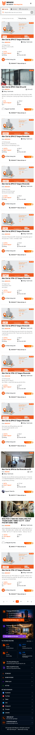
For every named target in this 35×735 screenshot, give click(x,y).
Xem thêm (29, 641)
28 (13, 601)
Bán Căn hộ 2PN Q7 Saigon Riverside (15, 40)
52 (27, 601)
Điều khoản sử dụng (23, 729)
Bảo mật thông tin (11, 729)
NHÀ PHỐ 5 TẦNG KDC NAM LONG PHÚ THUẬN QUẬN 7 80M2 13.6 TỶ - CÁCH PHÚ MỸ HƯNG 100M (16, 521)
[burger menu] (30, 3)
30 (20, 601)
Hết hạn (31, 22)
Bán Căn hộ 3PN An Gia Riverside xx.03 (16, 469)
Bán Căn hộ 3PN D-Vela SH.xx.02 (14, 87)
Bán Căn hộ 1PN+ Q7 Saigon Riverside (16, 278)
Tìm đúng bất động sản (12, 620)
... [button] (24, 601)
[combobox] (18, 18)
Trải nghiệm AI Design (11, 636)
